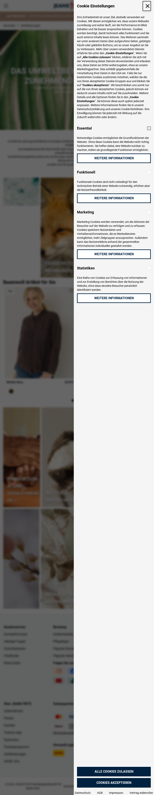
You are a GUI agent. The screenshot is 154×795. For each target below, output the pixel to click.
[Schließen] (147, 6)
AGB (100, 792)
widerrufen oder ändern (102, 117)
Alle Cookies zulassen (114, 771)
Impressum (116, 792)
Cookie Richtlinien (132, 109)
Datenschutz (83, 792)
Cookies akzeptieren (113, 783)
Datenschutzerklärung (91, 109)
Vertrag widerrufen (141, 792)
